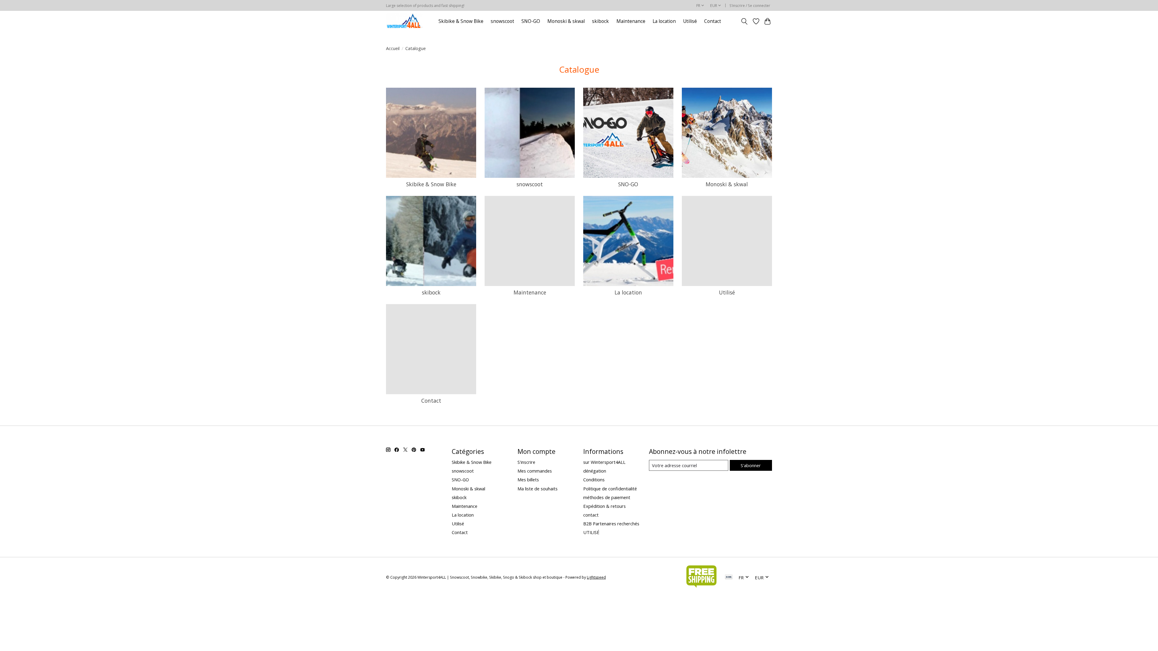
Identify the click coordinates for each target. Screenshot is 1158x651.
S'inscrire (526, 462)
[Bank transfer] (729, 577)
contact (591, 515)
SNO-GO (530, 21)
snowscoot (502, 21)
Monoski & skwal (566, 21)
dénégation (594, 471)
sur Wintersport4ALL (604, 462)
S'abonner (751, 465)
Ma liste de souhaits (537, 489)
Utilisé (690, 21)
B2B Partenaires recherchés (611, 523)
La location (664, 21)
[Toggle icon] (744, 21)
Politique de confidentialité (610, 489)
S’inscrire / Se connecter (749, 5)
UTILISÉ (591, 532)
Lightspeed (596, 577)
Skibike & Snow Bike (460, 21)
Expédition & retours (604, 506)
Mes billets (528, 479)
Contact (712, 21)
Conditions (594, 479)
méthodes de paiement (606, 497)
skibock (600, 21)
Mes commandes (534, 471)
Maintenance (630, 21)
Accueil (393, 48)
